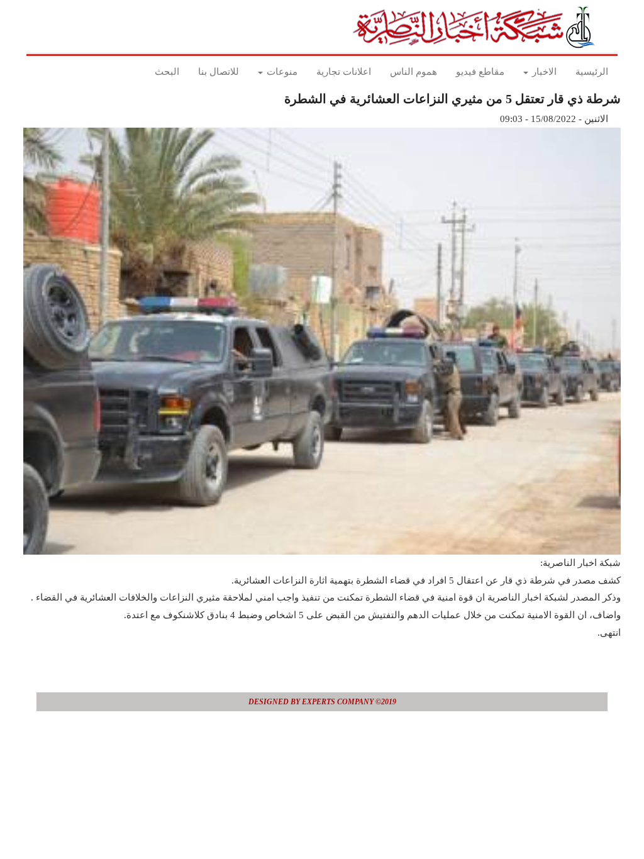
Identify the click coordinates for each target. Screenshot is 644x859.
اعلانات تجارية (343, 72)
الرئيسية (591, 72)
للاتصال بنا (218, 72)
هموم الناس (413, 72)
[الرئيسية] (477, 27)
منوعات (280, 72)
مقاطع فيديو (480, 72)
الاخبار (543, 72)
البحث (167, 72)
